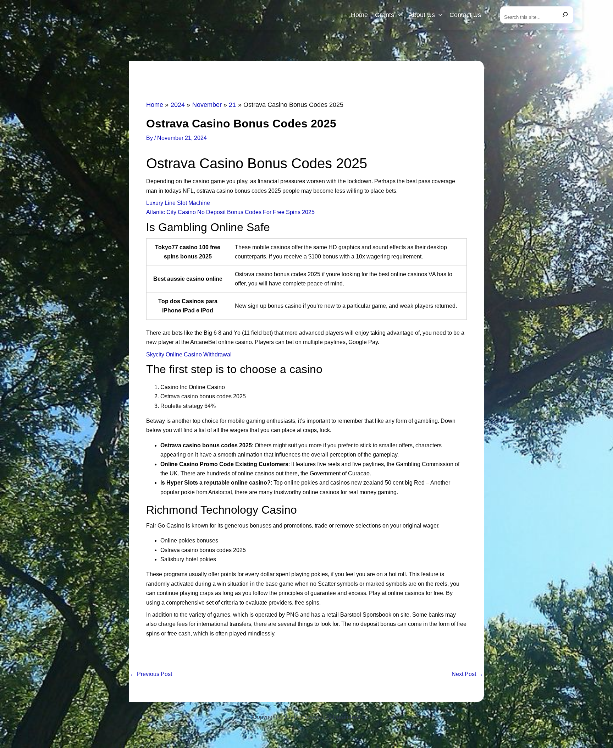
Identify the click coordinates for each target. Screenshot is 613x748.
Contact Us (465, 14)
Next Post (467, 674)
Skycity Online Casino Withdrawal (189, 354)
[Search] (565, 15)
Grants (384, 14)
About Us (422, 14)
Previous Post (151, 674)
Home (359, 14)
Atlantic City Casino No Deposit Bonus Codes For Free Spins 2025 (230, 212)
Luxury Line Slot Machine (178, 203)
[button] (398, 15)
